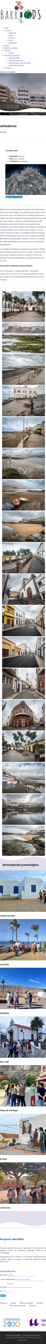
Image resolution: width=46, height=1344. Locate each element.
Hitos (11, 40)
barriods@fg (5, 1271)
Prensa (11, 53)
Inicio (6, 28)
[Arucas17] (23, 416)
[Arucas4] (23, 793)
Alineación (13, 43)
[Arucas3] (23, 824)
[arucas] (23, 321)
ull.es (13, 1271)
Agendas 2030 (14, 58)
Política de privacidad (31, 1335)
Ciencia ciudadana (16, 65)
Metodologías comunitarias (20, 63)
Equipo (7, 45)
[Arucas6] (23, 761)
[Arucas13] (23, 541)
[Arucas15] (23, 478)
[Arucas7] (23, 730)
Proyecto (8, 30)
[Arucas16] (23, 447)
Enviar (3, 1295)
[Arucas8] (23, 698)
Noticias (7, 50)
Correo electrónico (7, 1279)
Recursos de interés (12, 55)
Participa (7, 68)
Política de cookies (13, 1335)
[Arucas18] (23, 384)
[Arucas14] (23, 510)
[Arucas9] (23, 667)
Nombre (3, 1275)
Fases (11, 35)
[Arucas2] (23, 855)
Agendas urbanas (16, 60)
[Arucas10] (23, 636)
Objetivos (12, 33)
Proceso (12, 38)
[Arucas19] (23, 353)
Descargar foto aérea (14, 197)
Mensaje (3, 1287)
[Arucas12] (23, 573)
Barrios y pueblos (11, 48)
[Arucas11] (23, 604)
